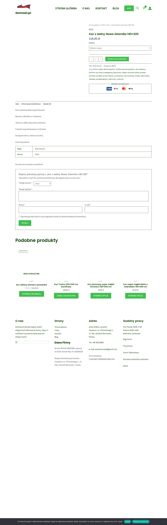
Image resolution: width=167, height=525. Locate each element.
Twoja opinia (25, 189)
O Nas (86, 8)
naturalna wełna (133, 72)
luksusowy (117, 72)
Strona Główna (66, 8)
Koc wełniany (140, 69)
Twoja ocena (25, 182)
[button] (129, 8)
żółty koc (120, 79)
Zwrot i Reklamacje (131, 352)
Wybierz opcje (100, 296)
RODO (125, 366)
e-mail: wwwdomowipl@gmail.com (103, 349)
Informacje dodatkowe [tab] (31, 104)
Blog (116, 8)
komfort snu (93, 72)
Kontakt (101, 8)
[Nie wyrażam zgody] (164, 521)
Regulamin (127, 339)
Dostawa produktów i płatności (135, 359)
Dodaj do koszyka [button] (66, 296)
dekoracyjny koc (109, 69)
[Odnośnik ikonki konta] (150, 8)
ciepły (100, 69)
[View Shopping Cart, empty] (144, 8)
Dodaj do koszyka (117, 59)
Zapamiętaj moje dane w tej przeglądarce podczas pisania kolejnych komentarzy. (53, 216)
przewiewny (119, 76)
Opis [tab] (17, 104)
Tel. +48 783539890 (96, 342)
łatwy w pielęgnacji (106, 72)
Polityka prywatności (140, 521)
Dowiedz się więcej (31, 294)
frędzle (118, 69)
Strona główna (94, 25)
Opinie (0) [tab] (47, 104)
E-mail (88, 205)
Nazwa (22, 205)
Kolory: (92, 43)
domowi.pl (23, 13)
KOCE (103, 25)
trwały (137, 76)
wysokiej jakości (101, 79)
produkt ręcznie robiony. (105, 76)
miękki (124, 72)
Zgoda (127, 521)
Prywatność (128, 346)
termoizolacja (129, 76)
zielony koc (112, 79)
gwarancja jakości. (128, 69)
